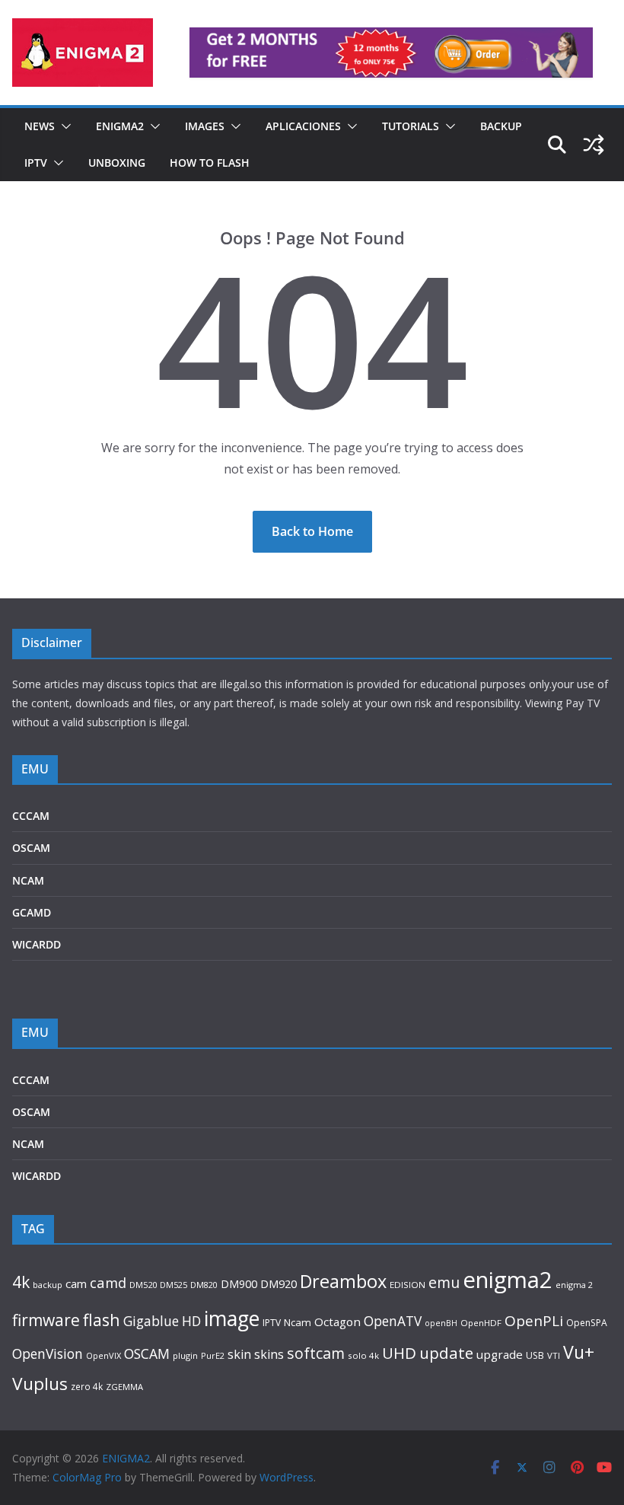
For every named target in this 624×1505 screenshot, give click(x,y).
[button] (63, 126)
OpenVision (47, 1353)
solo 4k (363, 1355)
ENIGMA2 (120, 126)
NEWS (39, 126)
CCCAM (30, 815)
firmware (46, 1320)
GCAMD (31, 912)
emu (444, 1282)
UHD (399, 1352)
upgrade (499, 1354)
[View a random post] (593, 144)
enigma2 (507, 1279)
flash (101, 1320)
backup (47, 1284)
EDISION (407, 1284)
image (231, 1318)
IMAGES (204, 126)
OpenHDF (480, 1322)
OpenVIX (103, 1355)
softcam (316, 1353)
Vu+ (578, 1352)
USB (535, 1355)
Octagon (337, 1321)
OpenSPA (586, 1322)
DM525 (173, 1284)
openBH (441, 1323)
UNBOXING (116, 162)
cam (76, 1283)
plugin (185, 1355)
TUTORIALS (410, 126)
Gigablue (151, 1321)
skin (239, 1354)
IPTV (35, 162)
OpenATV (393, 1321)
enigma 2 (574, 1284)
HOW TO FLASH (210, 162)
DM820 (204, 1284)
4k (21, 1282)
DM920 (278, 1283)
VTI (553, 1355)
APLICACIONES (303, 126)
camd (108, 1282)
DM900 (239, 1284)
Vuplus (40, 1383)
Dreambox (343, 1281)
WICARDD (36, 944)
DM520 (143, 1284)
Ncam (297, 1322)
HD (191, 1321)
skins (269, 1354)
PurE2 (212, 1355)
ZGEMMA (124, 1386)
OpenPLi (534, 1321)
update (446, 1352)
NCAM (28, 880)
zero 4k (87, 1386)
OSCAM (31, 847)
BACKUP (501, 126)
